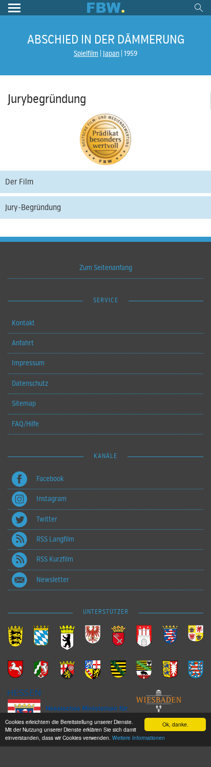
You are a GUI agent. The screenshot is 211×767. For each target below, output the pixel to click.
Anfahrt (23, 343)
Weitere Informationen (138, 737)
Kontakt (23, 323)
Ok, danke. (175, 724)
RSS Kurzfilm (54, 559)
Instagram (51, 498)
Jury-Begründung (33, 207)
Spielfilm (86, 53)
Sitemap (24, 403)
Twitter (46, 519)
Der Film (19, 182)
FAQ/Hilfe (25, 424)
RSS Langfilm (55, 539)
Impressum (28, 363)
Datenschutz (30, 383)
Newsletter (52, 579)
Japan (111, 53)
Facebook (50, 478)
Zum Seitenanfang (105, 267)
